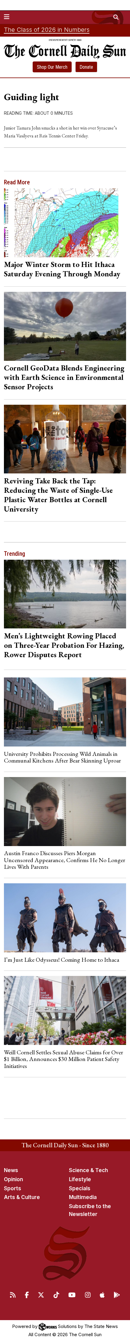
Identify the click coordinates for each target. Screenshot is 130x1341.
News (11, 1170)
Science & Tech (88, 1170)
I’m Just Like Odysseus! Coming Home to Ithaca (61, 960)
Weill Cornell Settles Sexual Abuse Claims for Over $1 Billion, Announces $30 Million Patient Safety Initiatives (63, 1059)
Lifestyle (80, 1179)
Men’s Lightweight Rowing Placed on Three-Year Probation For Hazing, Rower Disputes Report (64, 645)
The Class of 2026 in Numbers (46, 29)
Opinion (13, 1179)
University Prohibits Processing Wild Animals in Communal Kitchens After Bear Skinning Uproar (62, 757)
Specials (79, 1188)
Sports (12, 1188)
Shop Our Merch (52, 67)
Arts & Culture (22, 1197)
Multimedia (83, 1197)
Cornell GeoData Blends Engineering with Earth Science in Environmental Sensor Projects (64, 377)
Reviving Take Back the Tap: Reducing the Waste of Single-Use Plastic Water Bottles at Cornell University (58, 495)
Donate (86, 67)
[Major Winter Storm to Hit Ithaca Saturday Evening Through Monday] (65, 222)
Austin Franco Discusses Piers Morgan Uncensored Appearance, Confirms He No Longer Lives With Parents (64, 860)
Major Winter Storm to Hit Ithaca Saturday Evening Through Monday (62, 268)
